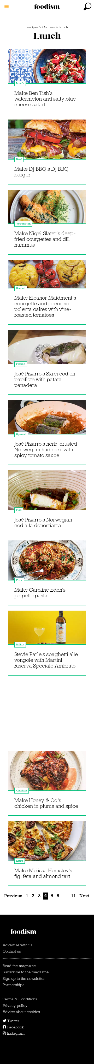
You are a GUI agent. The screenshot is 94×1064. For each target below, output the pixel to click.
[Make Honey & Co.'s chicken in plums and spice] (47, 773)
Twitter (12, 1021)
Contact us (12, 951)
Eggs (19, 860)
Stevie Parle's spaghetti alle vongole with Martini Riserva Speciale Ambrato (46, 660)
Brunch (20, 288)
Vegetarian (23, 223)
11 (73, 895)
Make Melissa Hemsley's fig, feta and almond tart (43, 873)
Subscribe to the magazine (26, 972)
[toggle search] (87, 6)
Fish (18, 510)
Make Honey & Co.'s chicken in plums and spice (46, 803)
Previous (13, 895)
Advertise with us (17, 945)
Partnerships (13, 984)
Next (84, 895)
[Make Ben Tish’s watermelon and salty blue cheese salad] (47, 71)
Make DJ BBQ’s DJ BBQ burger (41, 172)
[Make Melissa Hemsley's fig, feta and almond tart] (47, 843)
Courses (48, 27)
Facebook (15, 1027)
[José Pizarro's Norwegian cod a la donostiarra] (47, 492)
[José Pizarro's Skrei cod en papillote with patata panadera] (47, 352)
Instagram (15, 1033)
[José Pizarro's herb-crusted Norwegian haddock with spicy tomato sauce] (47, 422)
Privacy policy (15, 1005)
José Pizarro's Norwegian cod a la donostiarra (43, 522)
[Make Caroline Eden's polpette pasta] (47, 562)
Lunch (63, 27)
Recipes (32, 27)
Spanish (21, 434)
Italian (20, 644)
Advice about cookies (21, 1011)
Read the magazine (19, 965)
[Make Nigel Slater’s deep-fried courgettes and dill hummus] (47, 211)
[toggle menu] (6, 6)
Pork (19, 580)
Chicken (21, 790)
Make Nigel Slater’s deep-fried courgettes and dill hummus (44, 239)
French (20, 364)
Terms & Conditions (20, 999)
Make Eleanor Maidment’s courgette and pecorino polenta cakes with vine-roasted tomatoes (45, 306)
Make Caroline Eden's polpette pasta (40, 593)
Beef (19, 159)
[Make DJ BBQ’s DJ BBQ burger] (47, 141)
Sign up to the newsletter (24, 978)
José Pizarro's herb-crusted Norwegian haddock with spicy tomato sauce (45, 449)
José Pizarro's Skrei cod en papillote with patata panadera (44, 379)
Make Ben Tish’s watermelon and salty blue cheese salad (45, 99)
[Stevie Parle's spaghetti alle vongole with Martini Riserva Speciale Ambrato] (47, 632)
